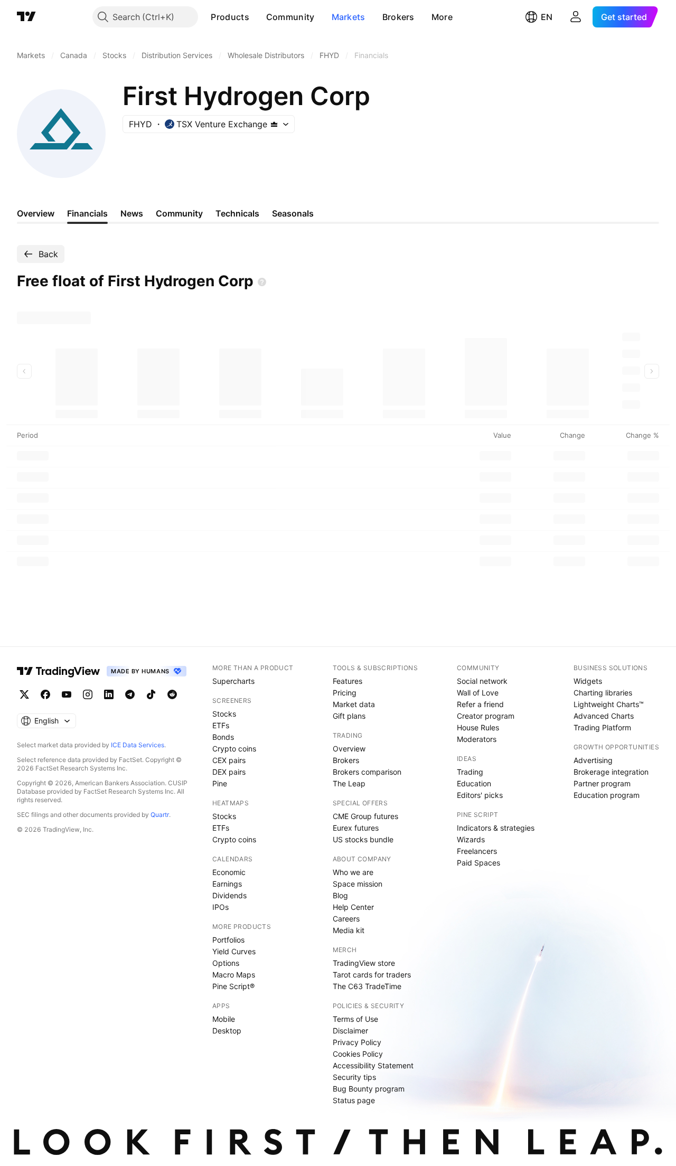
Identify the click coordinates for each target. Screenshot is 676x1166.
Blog (340, 895)
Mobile (223, 1018)
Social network (482, 680)
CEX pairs (229, 760)
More (442, 17)
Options (225, 962)
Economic (229, 872)
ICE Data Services (137, 745)
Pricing (344, 692)
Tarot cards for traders (372, 974)
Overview (349, 748)
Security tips (354, 1077)
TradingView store (364, 962)
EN (546, 17)
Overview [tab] (35, 213)
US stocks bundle (363, 839)
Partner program (602, 783)
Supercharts (233, 680)
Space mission (357, 883)
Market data (354, 704)
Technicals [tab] (237, 213)
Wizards (471, 839)
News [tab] (131, 213)
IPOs (220, 906)
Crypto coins (234, 748)
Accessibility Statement (373, 1065)
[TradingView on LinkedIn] (108, 694)
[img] (274, 124)
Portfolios (228, 939)
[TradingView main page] (26, 17)
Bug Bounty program (369, 1088)
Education (474, 783)
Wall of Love (478, 692)
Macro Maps (233, 974)
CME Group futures (365, 816)
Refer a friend (480, 704)
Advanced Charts (604, 715)
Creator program (485, 715)
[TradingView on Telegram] (130, 694)
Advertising (593, 760)
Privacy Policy (357, 1042)
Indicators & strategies (495, 827)
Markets (348, 17)
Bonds (223, 736)
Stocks (224, 713)
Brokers (398, 17)
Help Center (353, 906)
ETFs (220, 725)
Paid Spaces (478, 862)
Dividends (229, 895)
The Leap (349, 783)
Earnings (227, 883)
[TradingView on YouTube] (66, 694)
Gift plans (349, 715)
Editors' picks (480, 795)
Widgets (588, 680)
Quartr (160, 815)
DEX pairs (229, 771)
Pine (219, 783)
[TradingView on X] (24, 694)
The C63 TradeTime (367, 986)
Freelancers (477, 851)
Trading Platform (602, 727)
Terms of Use (355, 1018)
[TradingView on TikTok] (151, 694)
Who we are (353, 872)
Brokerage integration (611, 771)
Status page (354, 1100)
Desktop (226, 1030)
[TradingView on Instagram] (87, 694)
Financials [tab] (87, 213)
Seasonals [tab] (293, 213)
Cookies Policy (358, 1053)
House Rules (478, 727)
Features (347, 680)
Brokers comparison (367, 771)
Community (290, 17)
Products (230, 17)
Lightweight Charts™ (609, 704)
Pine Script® (233, 986)
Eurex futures (356, 827)
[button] (257, 16)
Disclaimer (350, 1030)
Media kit (348, 930)
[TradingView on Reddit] (172, 694)
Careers (346, 918)
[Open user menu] (575, 16)
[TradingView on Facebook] (45, 694)
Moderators (476, 739)
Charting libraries (603, 692)
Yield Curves (234, 951)
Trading (470, 771)
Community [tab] (179, 213)
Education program (607, 795)
